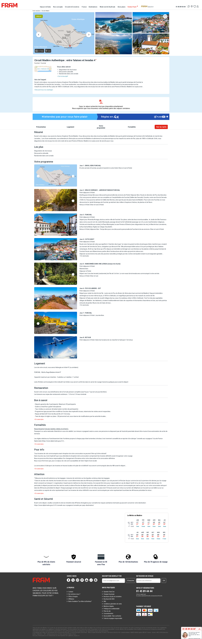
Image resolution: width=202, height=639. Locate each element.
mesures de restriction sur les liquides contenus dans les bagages (88, 478)
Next (88, 35)
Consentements (108, 613)
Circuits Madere (45, 10)
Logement (70, 127)
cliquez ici (76, 635)
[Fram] (9, 5)
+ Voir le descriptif (62, 76)
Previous (38, 35)
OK (164, 581)
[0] (195, 6)
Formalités (132, 127)
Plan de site (107, 611)
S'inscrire (130, 581)
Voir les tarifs (161, 127)
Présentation (41, 127)
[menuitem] (45, 6)
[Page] (68, 580)
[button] (55, 175)
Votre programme (101, 127)
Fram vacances (36, 10)
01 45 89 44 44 (180, 6)
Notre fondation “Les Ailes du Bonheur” (80, 601)
